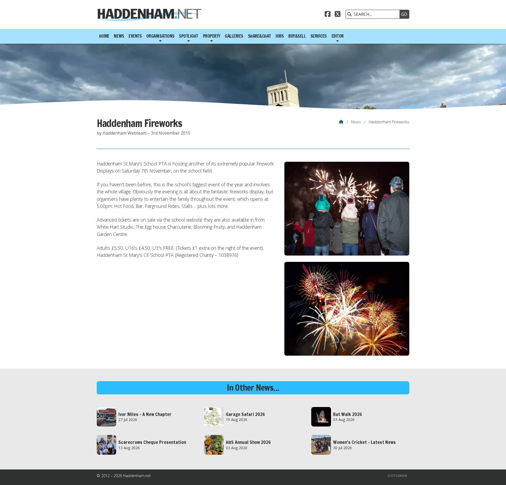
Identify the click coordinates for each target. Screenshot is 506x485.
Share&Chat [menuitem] (259, 36)
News (356, 121)
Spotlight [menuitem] (188, 36)
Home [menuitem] (104, 36)
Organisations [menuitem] (160, 36)
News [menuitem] (119, 36)
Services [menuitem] (318, 36)
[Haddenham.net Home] (149, 14)
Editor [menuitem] (338, 36)
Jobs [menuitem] (279, 36)
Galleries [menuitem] (234, 36)
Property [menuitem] (211, 36)
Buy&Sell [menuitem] (297, 36)
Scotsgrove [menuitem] (397, 476)
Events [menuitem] (135, 36)
